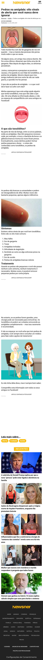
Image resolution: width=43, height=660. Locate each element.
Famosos (27, 622)
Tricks (21, 639)
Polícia (36, 631)
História (29, 627)
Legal (6, 631)
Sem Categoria (24, 635)
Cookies (7, 646)
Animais (16, 614)
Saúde (10, 18)
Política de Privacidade (21, 651)
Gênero (6, 627)
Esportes (19, 618)
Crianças (32, 614)
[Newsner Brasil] (21, 2)
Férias (35, 622)
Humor (37, 627)
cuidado (13, 441)
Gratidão (21, 627)
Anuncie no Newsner (19, 646)
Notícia (29, 631)
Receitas (7, 635)
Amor (9, 614)
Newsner (3, 18)
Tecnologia (35, 635)
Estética (28, 618)
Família (8, 622)
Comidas (24, 614)
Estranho (37, 618)
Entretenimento (8, 618)
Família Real (17, 622)
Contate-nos (34, 646)
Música (12, 631)
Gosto (13, 627)
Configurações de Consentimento (21, 657)
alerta (4, 441)
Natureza (20, 631)
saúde (22, 441)
